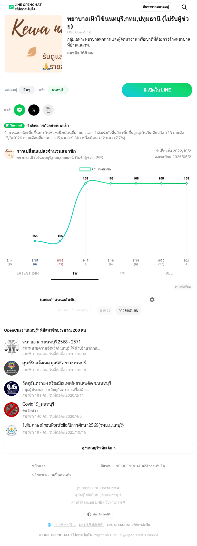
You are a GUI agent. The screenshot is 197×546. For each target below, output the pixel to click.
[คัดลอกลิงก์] (48, 110)
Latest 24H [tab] (28, 273)
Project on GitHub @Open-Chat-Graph (124, 535)
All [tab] (169, 273)
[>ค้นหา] (184, 7)
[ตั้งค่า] (152, 300)
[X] (34, 110)
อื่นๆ (26, 89)
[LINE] (19, 110)
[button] (183, 287)
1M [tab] (122, 273)
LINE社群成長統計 (91, 524)
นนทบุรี (58, 89)
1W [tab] (75, 273)
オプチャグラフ (65, 524)
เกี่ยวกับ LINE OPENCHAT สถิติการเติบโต (132, 466)
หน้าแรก (38, 466)
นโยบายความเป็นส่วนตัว (51, 474)
